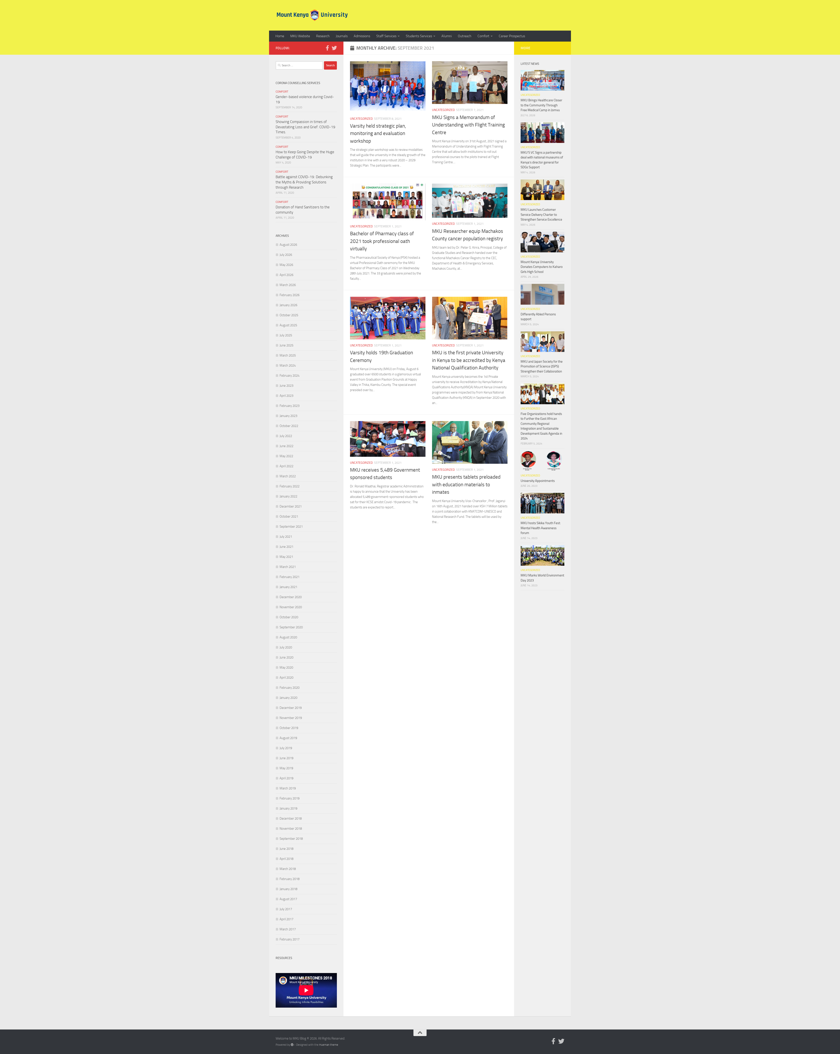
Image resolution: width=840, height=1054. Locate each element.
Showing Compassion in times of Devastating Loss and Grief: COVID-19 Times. (305, 126)
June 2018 (286, 849)
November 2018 (291, 829)
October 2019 (289, 728)
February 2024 (289, 376)
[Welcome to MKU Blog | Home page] (312, 15)
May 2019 (286, 768)
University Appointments (538, 481)
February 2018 (289, 879)
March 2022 (288, 476)
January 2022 (288, 496)
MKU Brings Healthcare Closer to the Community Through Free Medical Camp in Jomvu (541, 105)
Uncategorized (361, 119)
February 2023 (289, 406)
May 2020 (286, 667)
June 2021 (286, 547)
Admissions (362, 36)
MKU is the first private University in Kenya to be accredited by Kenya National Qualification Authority (468, 360)
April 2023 (286, 396)
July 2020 (286, 647)
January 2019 (288, 808)
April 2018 (286, 859)
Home (279, 36)
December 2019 (291, 708)
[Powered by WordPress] (292, 1044)
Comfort (483, 36)
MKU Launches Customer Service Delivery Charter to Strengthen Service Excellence (541, 214)
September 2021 (291, 527)
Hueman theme (328, 1044)
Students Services (419, 36)
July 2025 (286, 335)
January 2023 (288, 416)
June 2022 (286, 446)
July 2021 (286, 537)
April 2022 (286, 466)
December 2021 (291, 506)
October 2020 (289, 617)
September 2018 (291, 839)
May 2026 (286, 265)
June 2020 (286, 657)
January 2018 (288, 889)
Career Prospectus (512, 36)
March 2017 (288, 929)
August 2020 (288, 637)
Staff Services (386, 36)
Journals (342, 36)
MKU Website (300, 36)
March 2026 (288, 285)
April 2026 (286, 275)
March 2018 (288, 869)
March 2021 (288, 567)
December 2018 (291, 818)
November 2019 (291, 718)
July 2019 (286, 748)
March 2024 (288, 365)
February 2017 (289, 939)
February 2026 (289, 295)
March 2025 (288, 355)
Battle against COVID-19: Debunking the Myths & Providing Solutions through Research (304, 182)
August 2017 (288, 899)
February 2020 (289, 688)
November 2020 (291, 607)
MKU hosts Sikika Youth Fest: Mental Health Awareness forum (541, 528)
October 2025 (289, 315)
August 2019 (288, 738)
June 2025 (286, 345)
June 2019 (286, 758)
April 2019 (286, 778)
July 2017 (286, 909)
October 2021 (289, 516)
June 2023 (286, 386)
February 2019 (289, 798)
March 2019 (288, 788)
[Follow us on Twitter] (334, 48)
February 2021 (289, 577)
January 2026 (288, 305)
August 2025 (288, 325)
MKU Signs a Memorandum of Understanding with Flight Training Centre (468, 124)
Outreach (464, 36)
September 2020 (291, 627)
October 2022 (289, 426)
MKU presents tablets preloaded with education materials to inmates (466, 484)
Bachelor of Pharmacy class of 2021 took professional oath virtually (382, 241)
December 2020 (291, 597)
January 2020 (288, 698)
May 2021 (286, 557)
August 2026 (288, 245)
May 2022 (286, 456)
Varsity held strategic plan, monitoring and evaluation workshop (378, 133)
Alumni (446, 36)
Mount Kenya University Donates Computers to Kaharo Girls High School (542, 267)
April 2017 (286, 919)
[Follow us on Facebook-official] (327, 48)
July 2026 (286, 255)
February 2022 (289, 486)
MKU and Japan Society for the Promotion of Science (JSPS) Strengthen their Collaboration (542, 366)
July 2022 (286, 436)
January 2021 (288, 587)
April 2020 (286, 678)
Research (323, 36)
